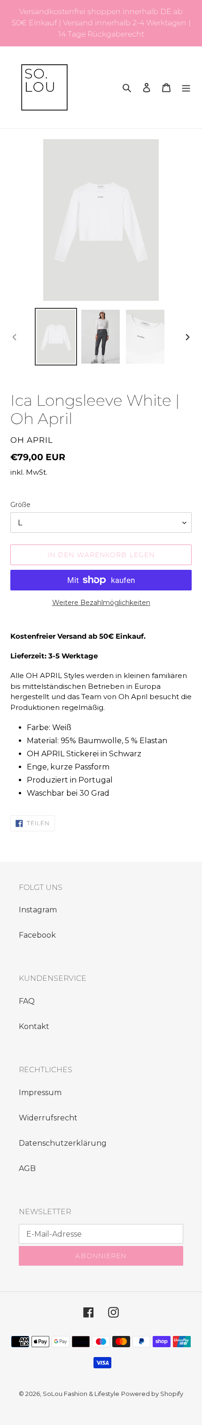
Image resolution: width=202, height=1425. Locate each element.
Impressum (40, 1092)
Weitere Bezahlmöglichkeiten (101, 602)
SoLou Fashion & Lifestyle (81, 1393)
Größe (20, 504)
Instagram (38, 909)
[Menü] (186, 87)
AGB (27, 1168)
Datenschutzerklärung (63, 1143)
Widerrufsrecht (48, 1117)
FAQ (27, 1001)
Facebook (37, 935)
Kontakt (34, 1026)
